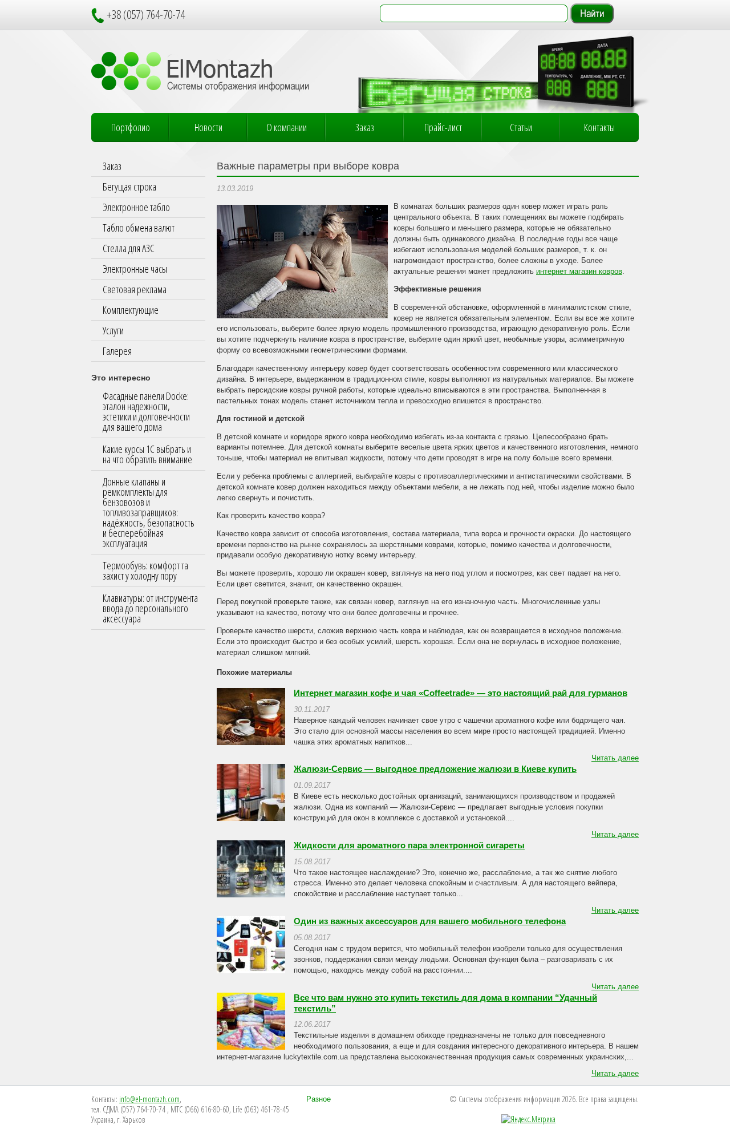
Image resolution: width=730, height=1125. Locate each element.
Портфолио (130, 127)
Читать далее (615, 758)
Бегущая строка (129, 186)
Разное (318, 1099)
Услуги (113, 330)
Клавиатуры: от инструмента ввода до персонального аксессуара (150, 608)
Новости (208, 127)
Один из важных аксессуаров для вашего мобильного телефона (430, 921)
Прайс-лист (443, 127)
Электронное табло (136, 207)
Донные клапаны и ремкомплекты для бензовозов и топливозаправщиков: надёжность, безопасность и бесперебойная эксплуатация (148, 512)
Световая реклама (135, 289)
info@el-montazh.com (149, 1099)
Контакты (599, 127)
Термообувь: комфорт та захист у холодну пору (145, 570)
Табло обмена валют (139, 227)
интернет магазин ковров (579, 272)
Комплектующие (131, 310)
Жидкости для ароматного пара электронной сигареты (409, 845)
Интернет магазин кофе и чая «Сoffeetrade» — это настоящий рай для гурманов (460, 693)
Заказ (364, 127)
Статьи (521, 127)
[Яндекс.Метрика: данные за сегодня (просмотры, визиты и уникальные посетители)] (528, 1119)
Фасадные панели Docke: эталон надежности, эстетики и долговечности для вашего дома (146, 411)
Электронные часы (135, 269)
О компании (286, 127)
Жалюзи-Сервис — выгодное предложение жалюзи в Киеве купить (435, 769)
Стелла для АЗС (129, 248)
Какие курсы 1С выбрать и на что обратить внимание (147, 454)
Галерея (117, 351)
